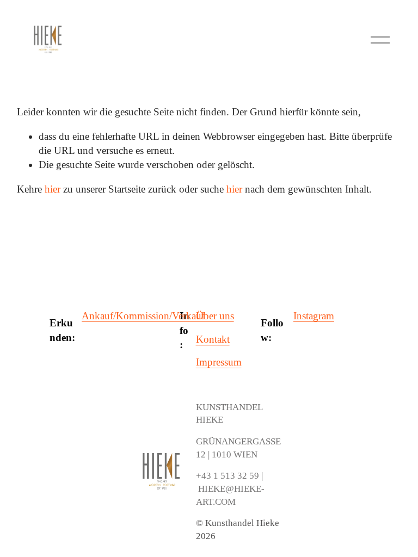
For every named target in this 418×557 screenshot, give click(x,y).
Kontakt (213, 339)
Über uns (215, 315)
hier (52, 189)
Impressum (219, 362)
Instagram (313, 315)
